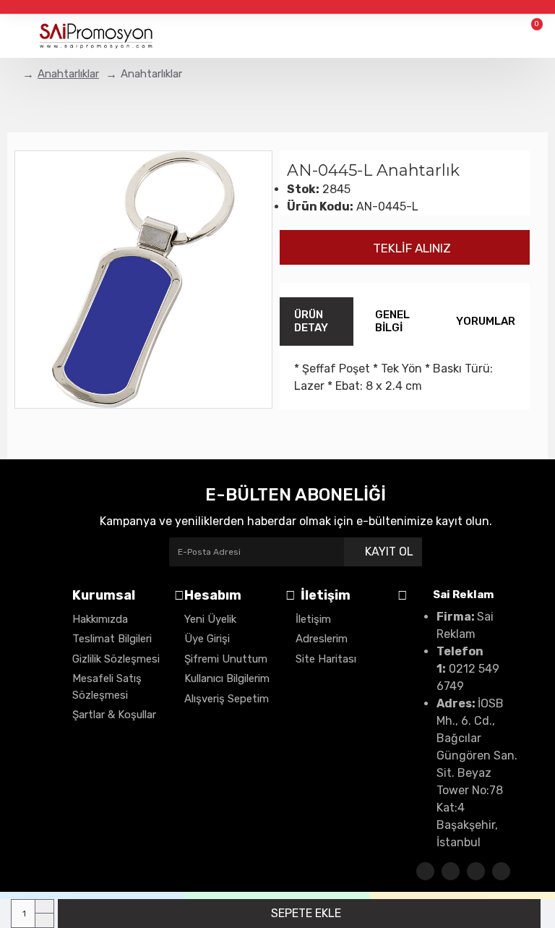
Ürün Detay (311, 321)
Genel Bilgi (392, 321)
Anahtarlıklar (68, 73)
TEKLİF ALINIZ (409, 248)
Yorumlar (485, 321)
